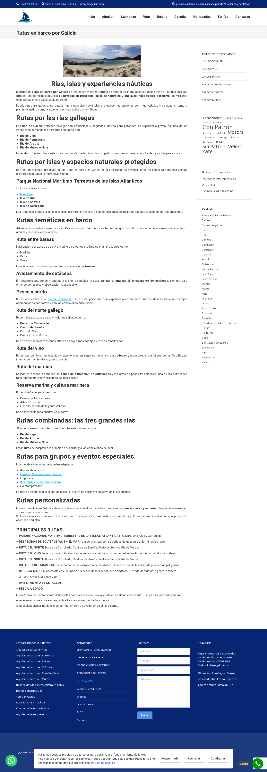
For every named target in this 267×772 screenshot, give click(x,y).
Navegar (224, 137)
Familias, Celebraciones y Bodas (41, 474)
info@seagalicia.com (217, 665)
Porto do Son (209, 308)
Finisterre (207, 264)
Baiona (206, 220)
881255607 (226, 657)
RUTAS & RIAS (85, 681)
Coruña (206, 254)
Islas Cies (207, 274)
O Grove (207, 298)
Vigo (204, 352)
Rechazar (194, 758)
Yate (207, 151)
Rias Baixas (207, 142)
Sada (205, 337)
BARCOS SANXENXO (213, 61)
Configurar (218, 758)
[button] (11, 761)
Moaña (206, 284)
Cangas (206, 240)
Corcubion (208, 249)
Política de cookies (103, 762)
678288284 (224, 661)
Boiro (205, 230)
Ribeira (206, 328)
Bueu (205, 235)
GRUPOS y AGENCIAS (89, 689)
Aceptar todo (170, 758)
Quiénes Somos (86, 704)
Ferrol (205, 259)
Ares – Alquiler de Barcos (216, 215)
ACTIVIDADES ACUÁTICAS (91, 673)
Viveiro (206, 362)
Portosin (207, 313)
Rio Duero (208, 333)
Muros (206, 289)
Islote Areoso (210, 279)
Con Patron (217, 127)
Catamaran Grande (212, 122)
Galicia (221, 133)
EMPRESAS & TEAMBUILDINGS (94, 649)
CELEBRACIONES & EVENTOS (93, 665)
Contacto (82, 720)
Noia (204, 293)
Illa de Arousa (210, 269)
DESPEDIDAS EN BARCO (90, 657)
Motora (236, 132)
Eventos (81, 696)
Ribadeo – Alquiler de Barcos (219, 323)
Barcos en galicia (212, 225)
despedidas (208, 133)
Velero (235, 146)
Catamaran (233, 118)
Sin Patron (213, 146)
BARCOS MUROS (211, 100)
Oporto (206, 303)
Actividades (212, 118)
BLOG (80, 712)
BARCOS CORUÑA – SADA (216, 84)
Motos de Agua (210, 137)
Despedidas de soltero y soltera (40, 482)
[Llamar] (257, 763)
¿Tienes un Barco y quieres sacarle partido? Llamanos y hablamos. (213, 4)
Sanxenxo (208, 347)
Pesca (234, 137)
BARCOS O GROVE (212, 92)
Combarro (208, 244)
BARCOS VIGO (210, 69)
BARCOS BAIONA (211, 76)
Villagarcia (208, 357)
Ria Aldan (207, 318)
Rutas (219, 142)
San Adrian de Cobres (215, 342)
